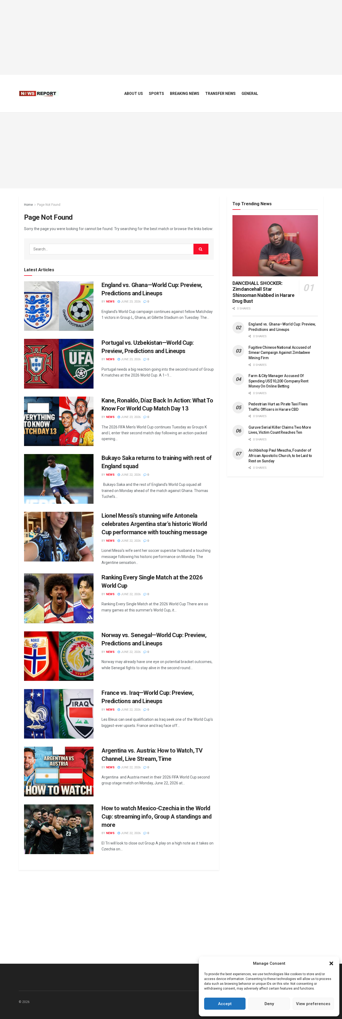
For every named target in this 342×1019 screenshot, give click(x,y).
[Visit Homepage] (39, 93)
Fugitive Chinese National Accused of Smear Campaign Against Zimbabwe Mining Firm (279, 352)
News (110, 301)
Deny (269, 1003)
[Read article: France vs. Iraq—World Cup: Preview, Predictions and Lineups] (59, 714)
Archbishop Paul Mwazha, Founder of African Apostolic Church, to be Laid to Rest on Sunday (280, 455)
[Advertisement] (171, 37)
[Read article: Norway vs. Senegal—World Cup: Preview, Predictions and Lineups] (59, 656)
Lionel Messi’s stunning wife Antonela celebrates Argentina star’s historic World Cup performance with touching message (154, 524)
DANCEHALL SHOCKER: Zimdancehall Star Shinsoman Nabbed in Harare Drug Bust (263, 292)
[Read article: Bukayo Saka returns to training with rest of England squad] (59, 479)
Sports (156, 93)
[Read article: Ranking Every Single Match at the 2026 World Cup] (59, 598)
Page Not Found (48, 205)
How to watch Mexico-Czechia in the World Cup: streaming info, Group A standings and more (157, 816)
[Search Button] (200, 249)
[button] (331, 963)
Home (28, 205)
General (250, 93)
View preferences (313, 1003)
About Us (133, 93)
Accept (225, 1003)
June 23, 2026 (130, 301)
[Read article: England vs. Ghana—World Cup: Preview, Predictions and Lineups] (59, 306)
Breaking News (184, 93)
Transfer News (220, 93)
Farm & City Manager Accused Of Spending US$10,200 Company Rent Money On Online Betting (278, 381)
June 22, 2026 (130, 474)
